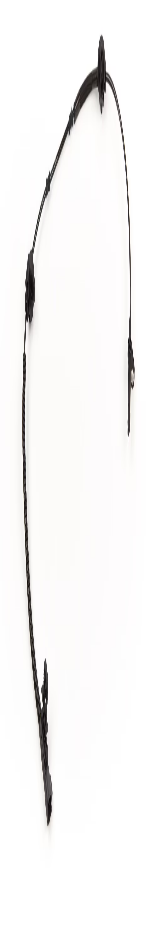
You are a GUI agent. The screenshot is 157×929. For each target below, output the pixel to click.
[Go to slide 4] (4, 491)
